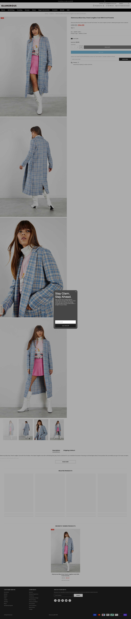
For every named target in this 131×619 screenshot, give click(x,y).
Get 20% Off (65, 325)
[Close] (76, 291)
